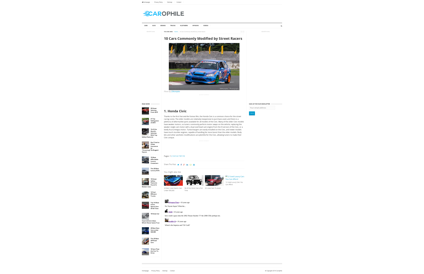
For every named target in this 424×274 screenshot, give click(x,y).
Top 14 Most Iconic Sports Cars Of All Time (155, 205)
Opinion (195, 25)
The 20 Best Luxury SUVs (155, 170)
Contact (179, 2)
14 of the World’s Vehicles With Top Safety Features (149, 133)
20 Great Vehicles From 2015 (154, 110)
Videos (205, 25)
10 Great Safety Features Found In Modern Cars (149, 183)
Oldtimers (184, 25)
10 (184, 156)
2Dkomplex (175, 91)
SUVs (154, 25)
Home (176, 31)
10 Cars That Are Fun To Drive (155, 251)
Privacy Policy (158, 2)
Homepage (146, 2)
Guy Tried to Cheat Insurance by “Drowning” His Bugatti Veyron (150, 147)
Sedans (163, 25)
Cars (146, 25)
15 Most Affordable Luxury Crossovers (154, 160)
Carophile (279, 271)
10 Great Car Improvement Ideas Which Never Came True (150, 218)
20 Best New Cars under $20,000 (155, 230)
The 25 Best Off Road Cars (155, 240)
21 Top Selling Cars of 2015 (155, 121)
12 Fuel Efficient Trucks (154, 194)
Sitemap (169, 2)
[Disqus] (204, 226)
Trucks (172, 25)
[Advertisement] (204, 102)
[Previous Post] (241, 31)
